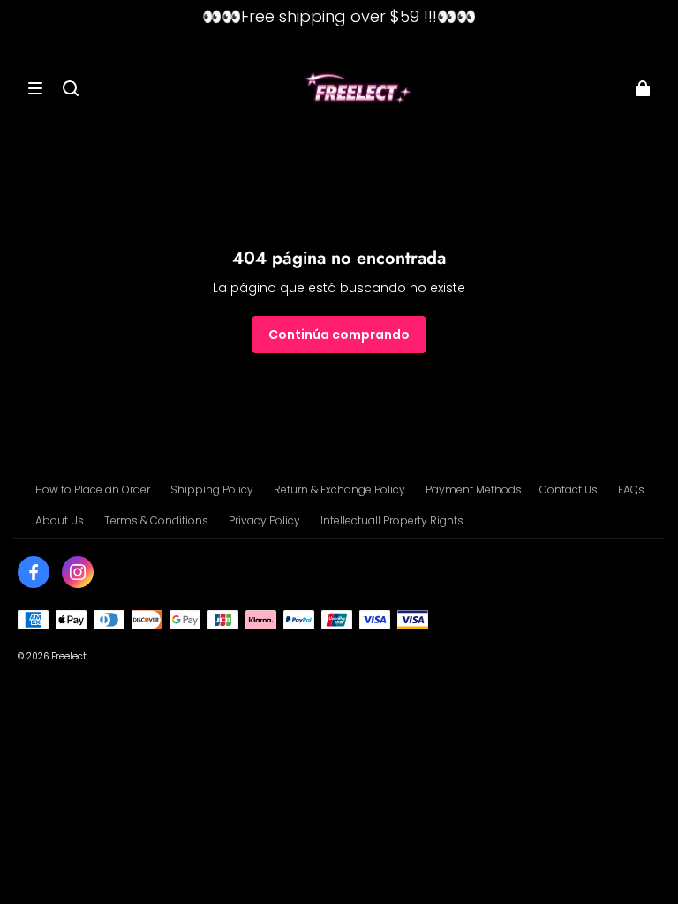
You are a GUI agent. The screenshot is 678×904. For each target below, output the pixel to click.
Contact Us (568, 489)
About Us (59, 520)
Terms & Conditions (156, 520)
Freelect (69, 656)
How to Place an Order (92, 489)
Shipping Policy (211, 489)
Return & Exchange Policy (339, 489)
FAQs (631, 489)
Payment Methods (474, 489)
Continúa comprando (339, 334)
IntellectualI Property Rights (391, 520)
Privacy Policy (264, 520)
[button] (35, 88)
